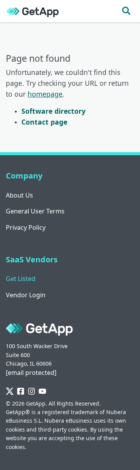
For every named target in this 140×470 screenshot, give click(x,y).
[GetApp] (32, 11)
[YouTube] (42, 391)
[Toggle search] (126, 11)
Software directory (53, 111)
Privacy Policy (26, 227)
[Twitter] (10, 391)
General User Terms (35, 211)
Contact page (44, 122)
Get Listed (20, 278)
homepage (45, 94)
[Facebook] (20, 391)
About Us (19, 195)
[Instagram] (31, 391)
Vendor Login (26, 295)
